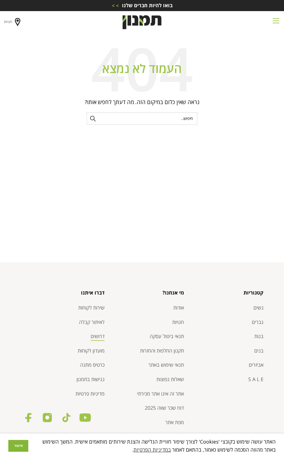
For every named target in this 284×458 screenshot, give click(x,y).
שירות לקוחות (91, 307)
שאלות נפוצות (170, 379)
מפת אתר (174, 422)
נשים (258, 307)
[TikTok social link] (66, 417)
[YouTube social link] (85, 417)
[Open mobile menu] (276, 22)
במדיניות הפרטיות (152, 449)
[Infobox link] (142, 5)
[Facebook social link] (28, 417)
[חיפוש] (93, 118)
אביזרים (256, 364)
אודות (178, 307)
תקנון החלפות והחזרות (162, 350)
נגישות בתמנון (91, 379)
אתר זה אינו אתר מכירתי (160, 393)
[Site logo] (142, 21)
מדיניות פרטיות (90, 393)
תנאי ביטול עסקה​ (167, 336)
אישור (18, 445)
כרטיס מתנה (92, 364)
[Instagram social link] (47, 417)
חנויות (8, 21)
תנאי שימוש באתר (166, 364)
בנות (258, 336)
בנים (258, 350)
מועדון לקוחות (91, 350)
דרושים (98, 336)
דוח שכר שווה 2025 (164, 407)
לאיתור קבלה (92, 322)
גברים (257, 322)
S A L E (255, 379)
